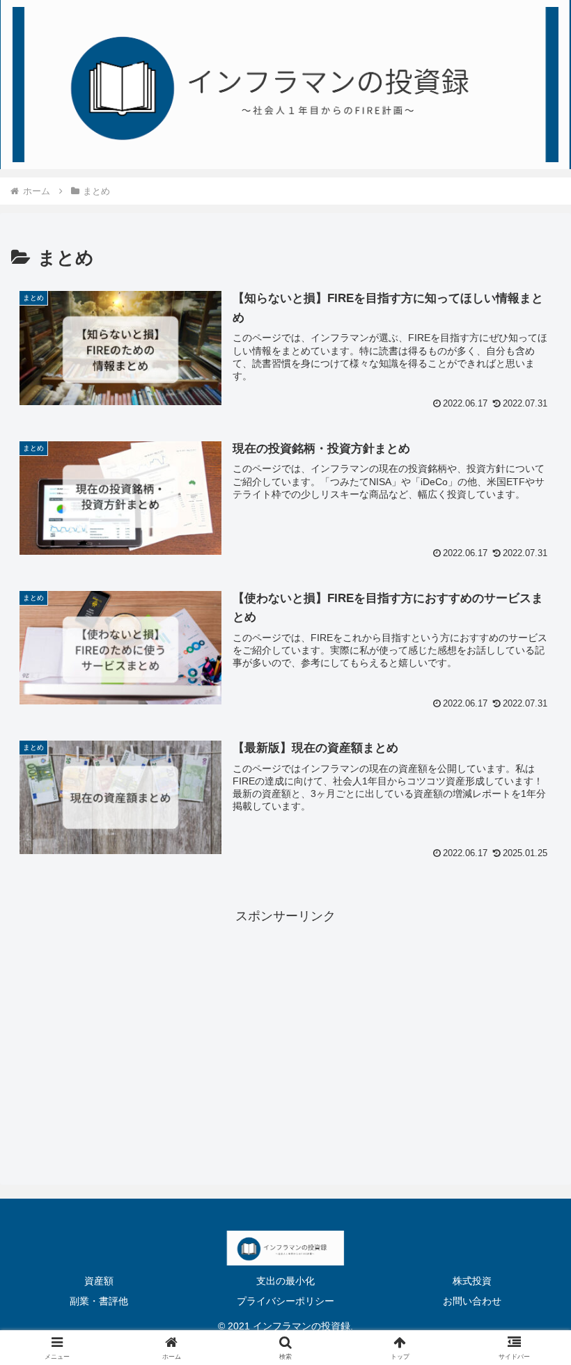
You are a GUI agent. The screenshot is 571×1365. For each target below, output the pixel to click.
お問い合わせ (472, 1301)
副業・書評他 (99, 1301)
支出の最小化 (285, 1280)
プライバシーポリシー (285, 1301)
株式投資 (472, 1280)
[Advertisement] (285, 1025)
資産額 (99, 1280)
